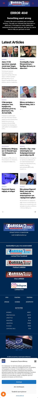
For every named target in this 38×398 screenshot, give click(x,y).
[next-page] (34, 212)
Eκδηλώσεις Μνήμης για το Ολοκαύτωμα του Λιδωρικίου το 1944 (9, 152)
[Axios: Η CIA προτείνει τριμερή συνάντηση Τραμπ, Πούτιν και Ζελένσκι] (10, 51)
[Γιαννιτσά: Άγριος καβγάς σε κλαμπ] (10, 179)
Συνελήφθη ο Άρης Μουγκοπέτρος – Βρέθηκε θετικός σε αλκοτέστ (27, 65)
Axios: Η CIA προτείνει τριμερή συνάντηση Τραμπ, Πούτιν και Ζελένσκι (9, 65)
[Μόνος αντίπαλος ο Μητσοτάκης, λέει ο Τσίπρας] (28, 92)
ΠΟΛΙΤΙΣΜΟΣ (5, 146)
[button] (35, 361)
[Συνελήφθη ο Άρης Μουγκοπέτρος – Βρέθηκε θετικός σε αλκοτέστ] (28, 51)
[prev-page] (3, 212)
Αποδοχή (19, 382)
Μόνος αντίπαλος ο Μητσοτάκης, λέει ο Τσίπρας (27, 104)
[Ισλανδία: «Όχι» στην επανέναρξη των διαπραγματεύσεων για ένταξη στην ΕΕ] (28, 138)
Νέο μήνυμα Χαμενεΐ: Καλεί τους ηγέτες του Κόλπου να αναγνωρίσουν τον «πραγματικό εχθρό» (28, 193)
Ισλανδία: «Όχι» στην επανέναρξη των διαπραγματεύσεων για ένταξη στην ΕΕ (27, 152)
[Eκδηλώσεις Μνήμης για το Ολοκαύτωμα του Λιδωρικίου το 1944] (10, 138)
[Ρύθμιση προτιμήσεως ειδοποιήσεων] (3, 394)
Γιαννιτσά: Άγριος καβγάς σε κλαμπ (8, 190)
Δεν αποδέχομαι (19, 387)
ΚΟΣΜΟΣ (4, 59)
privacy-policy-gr (20, 395)
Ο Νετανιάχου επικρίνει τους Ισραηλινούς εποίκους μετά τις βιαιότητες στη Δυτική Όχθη (9, 107)
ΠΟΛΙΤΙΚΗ (22, 100)
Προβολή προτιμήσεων (19, 391)
